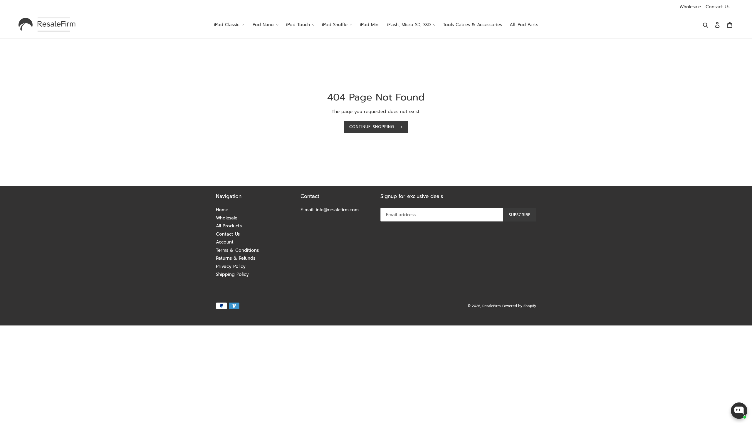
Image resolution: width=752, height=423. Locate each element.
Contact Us (717, 7)
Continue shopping (371, 127)
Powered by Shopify (519, 305)
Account (225, 242)
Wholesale (690, 7)
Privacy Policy (231, 266)
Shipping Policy (232, 274)
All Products (229, 226)
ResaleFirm (491, 305)
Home (222, 210)
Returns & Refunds (235, 258)
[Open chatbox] (739, 410)
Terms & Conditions (237, 250)
